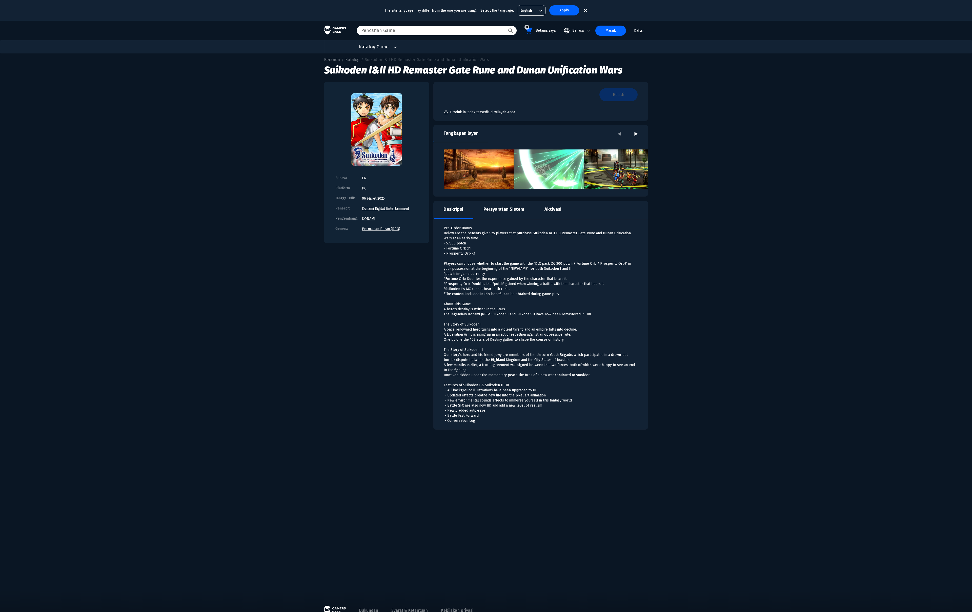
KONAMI (368, 219)
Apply (564, 10)
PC (364, 188)
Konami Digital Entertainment (385, 208)
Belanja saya (541, 29)
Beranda (332, 59)
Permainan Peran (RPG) (381, 229)
